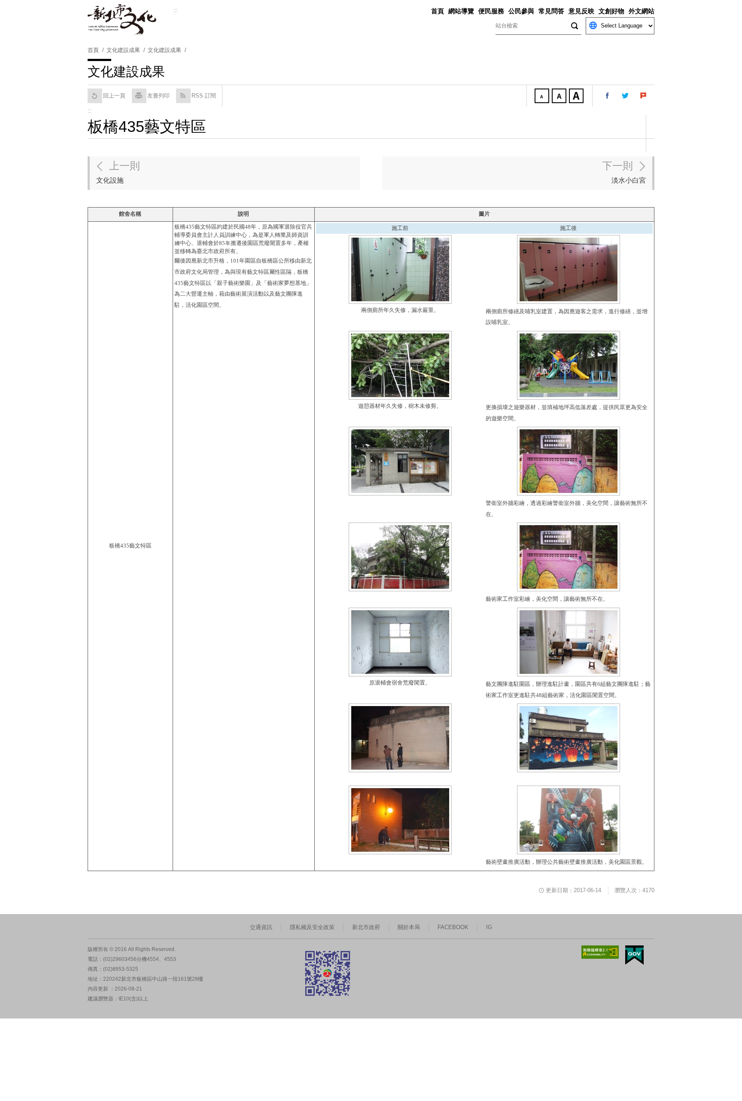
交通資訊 (261, 927)
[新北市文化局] (130, 19)
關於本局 (409, 927)
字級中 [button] (560, 96)
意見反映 (581, 11)
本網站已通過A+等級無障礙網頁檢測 (600, 952)
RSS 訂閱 (204, 95)
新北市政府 (366, 927)
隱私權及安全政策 (312, 927)
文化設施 (118, 172)
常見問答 (551, 11)
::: (175, 10)
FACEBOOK (453, 927)
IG (489, 927)
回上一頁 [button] (114, 95)
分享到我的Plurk (643, 96)
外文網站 (641, 11)
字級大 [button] (577, 96)
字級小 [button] (542, 96)
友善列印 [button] (158, 95)
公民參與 (521, 11)
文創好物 (611, 11)
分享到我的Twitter (625, 96)
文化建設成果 (164, 50)
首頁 (437, 11)
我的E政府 (634, 955)
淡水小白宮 (624, 172)
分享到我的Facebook (607, 96)
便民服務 (491, 11)
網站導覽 (461, 11)
